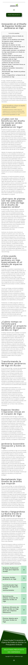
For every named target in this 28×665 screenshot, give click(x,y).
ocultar (17, 33)
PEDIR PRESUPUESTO (14, 15)
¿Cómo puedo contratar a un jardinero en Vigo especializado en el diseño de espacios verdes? (13, 52)
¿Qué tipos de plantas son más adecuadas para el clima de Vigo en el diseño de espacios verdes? (13, 46)
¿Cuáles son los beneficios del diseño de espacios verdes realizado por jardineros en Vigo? (13, 41)
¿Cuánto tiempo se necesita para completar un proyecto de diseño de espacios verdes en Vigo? (13, 57)
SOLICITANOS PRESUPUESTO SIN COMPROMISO (14, 651)
